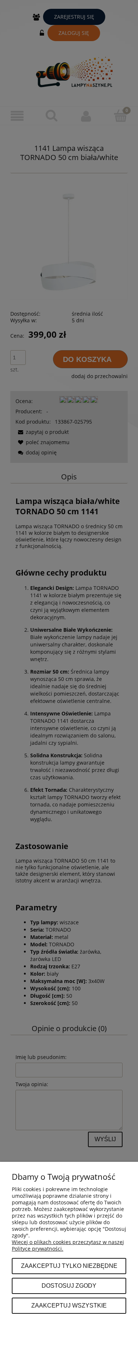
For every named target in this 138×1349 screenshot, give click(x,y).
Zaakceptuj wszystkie (69, 1305)
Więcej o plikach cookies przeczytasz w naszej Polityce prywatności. (68, 1245)
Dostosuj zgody (69, 1285)
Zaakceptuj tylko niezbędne (69, 1265)
